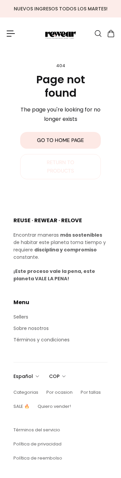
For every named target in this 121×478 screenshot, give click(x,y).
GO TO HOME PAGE (60, 140)
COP (54, 376)
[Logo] (60, 33)
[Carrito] (110, 33)
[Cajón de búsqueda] (97, 33)
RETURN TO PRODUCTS (60, 166)
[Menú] (10, 33)
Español (23, 376)
